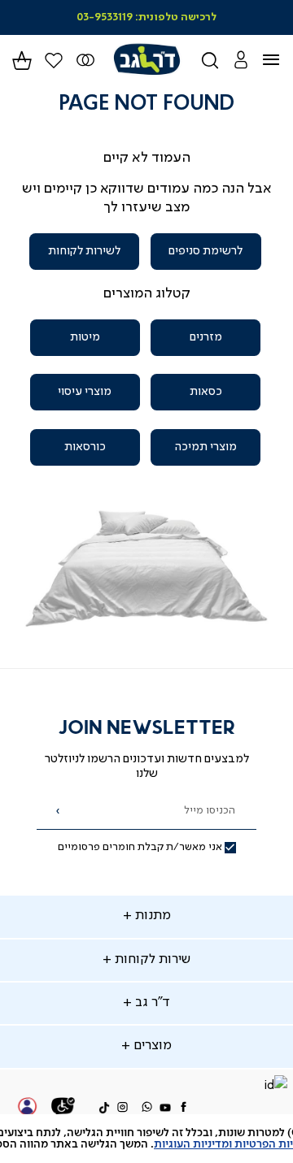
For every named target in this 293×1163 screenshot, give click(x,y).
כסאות (206, 391)
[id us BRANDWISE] (275, 1087)
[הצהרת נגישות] (63, 1108)
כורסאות (85, 447)
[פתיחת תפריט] (281, 60)
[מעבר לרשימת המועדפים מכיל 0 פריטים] (86, 60)
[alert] (146, 1138)
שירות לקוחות (151, 959)
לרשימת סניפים (205, 251)
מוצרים (151, 1045)
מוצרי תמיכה (205, 447)
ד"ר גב (151, 1002)
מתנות (151, 915)
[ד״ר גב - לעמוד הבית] (146, 59)
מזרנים (206, 337)
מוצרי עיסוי (85, 391)
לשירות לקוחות (84, 251)
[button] (240, 60)
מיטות (85, 337)
